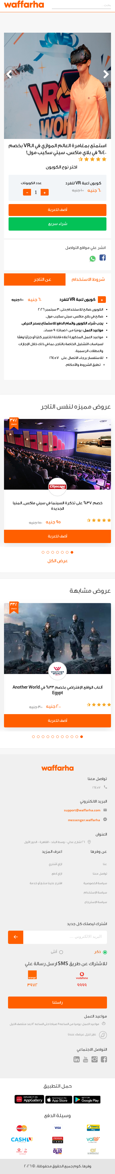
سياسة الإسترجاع (96, 902)
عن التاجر (42, 279)
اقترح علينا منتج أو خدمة (46, 883)
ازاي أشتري (55, 864)
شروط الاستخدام (88, 279)
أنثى (54, 952)
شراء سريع (57, 224)
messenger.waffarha (84, 820)
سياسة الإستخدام (95, 892)
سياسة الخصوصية (95, 883)
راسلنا (57, 1002)
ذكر (97, 952)
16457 (97, 787)
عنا (105, 864)
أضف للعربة (57, 209)
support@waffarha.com (82, 810)
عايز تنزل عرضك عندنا (82, 1034)
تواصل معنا (100, 873)
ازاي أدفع (57, 873)
